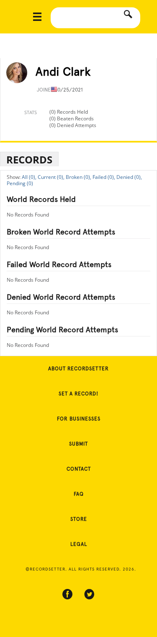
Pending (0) (20, 183)
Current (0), (51, 177)
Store (78, 519)
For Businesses (78, 419)
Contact (79, 469)
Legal (78, 544)
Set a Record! (78, 394)
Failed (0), (104, 177)
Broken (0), (78, 177)
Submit (78, 444)
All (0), (29, 177)
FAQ (79, 494)
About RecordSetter (78, 369)
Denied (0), (129, 177)
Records (29, 159)
